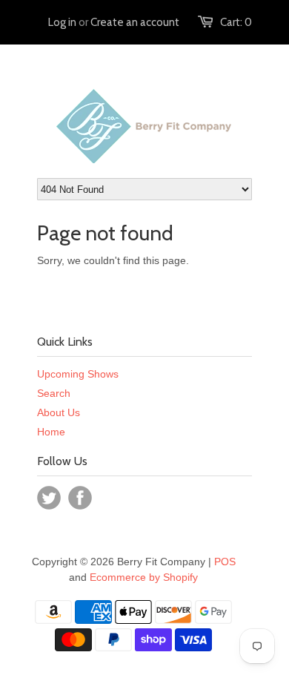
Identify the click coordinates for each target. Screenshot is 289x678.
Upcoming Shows (78, 374)
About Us (58, 412)
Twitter (49, 498)
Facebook (80, 498)
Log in (62, 22)
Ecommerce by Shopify (144, 577)
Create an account (134, 22)
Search (53, 393)
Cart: (236, 22)
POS (225, 561)
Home (51, 432)
